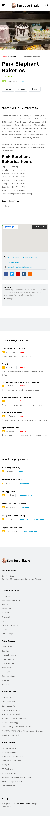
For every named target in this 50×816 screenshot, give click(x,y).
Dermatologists (8, 663)
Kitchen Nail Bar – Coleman (14, 718)
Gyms (4, 629)
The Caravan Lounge (11, 710)
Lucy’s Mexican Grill (10, 735)
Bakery (22, 471)
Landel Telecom (9, 748)
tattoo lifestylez (8, 786)
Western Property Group (12, 781)
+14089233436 (14, 262)
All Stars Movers (9, 752)
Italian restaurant (30, 531)
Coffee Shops (7, 634)
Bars (4, 621)
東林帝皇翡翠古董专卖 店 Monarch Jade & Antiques (23, 731)
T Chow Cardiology (10, 722)
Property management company (32, 519)
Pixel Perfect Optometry (12, 756)
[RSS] (30, 274)
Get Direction (41, 227)
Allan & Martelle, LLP (11, 773)
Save (35, 89)
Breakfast (6, 617)
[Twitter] (12, 274)
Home (4, 56)
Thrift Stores (7, 613)
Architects (6, 668)
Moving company (23, 483)
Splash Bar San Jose (10, 702)
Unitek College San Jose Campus (16, 727)
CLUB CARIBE (8, 697)
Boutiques (6, 596)
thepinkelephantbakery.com (20, 267)
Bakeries (13, 56)
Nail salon (25, 507)
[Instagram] (17, 799)
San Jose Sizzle (23, 804)
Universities (7, 647)
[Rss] (22, 799)
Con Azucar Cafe (9, 706)
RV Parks (5, 684)
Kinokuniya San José (11, 714)
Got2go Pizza (7, 765)
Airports (5, 680)
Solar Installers (8, 676)
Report (9, 89)
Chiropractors (8, 659)
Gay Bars (5, 651)
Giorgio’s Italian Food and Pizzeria (16, 777)
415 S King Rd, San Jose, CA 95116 (22, 257)
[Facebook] (6, 274)
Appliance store (26, 495)
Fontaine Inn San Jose (11, 761)
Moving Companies (10, 672)
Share (22, 89)
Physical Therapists (10, 655)
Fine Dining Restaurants (12, 600)
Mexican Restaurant (10, 625)
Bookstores (6, 609)
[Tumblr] (24, 274)
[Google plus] (18, 274)
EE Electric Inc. (8, 769)
